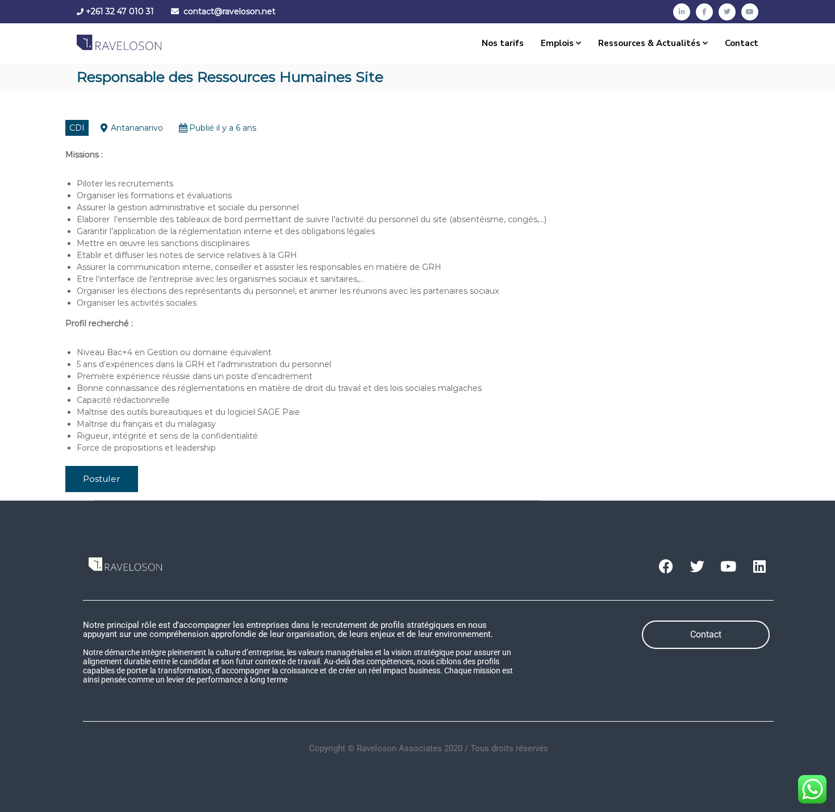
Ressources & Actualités (649, 43)
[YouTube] (749, 11)
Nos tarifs (503, 43)
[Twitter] (727, 11)
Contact (741, 43)
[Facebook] (704, 11)
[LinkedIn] (681, 11)
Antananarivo (137, 128)
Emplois (557, 43)
